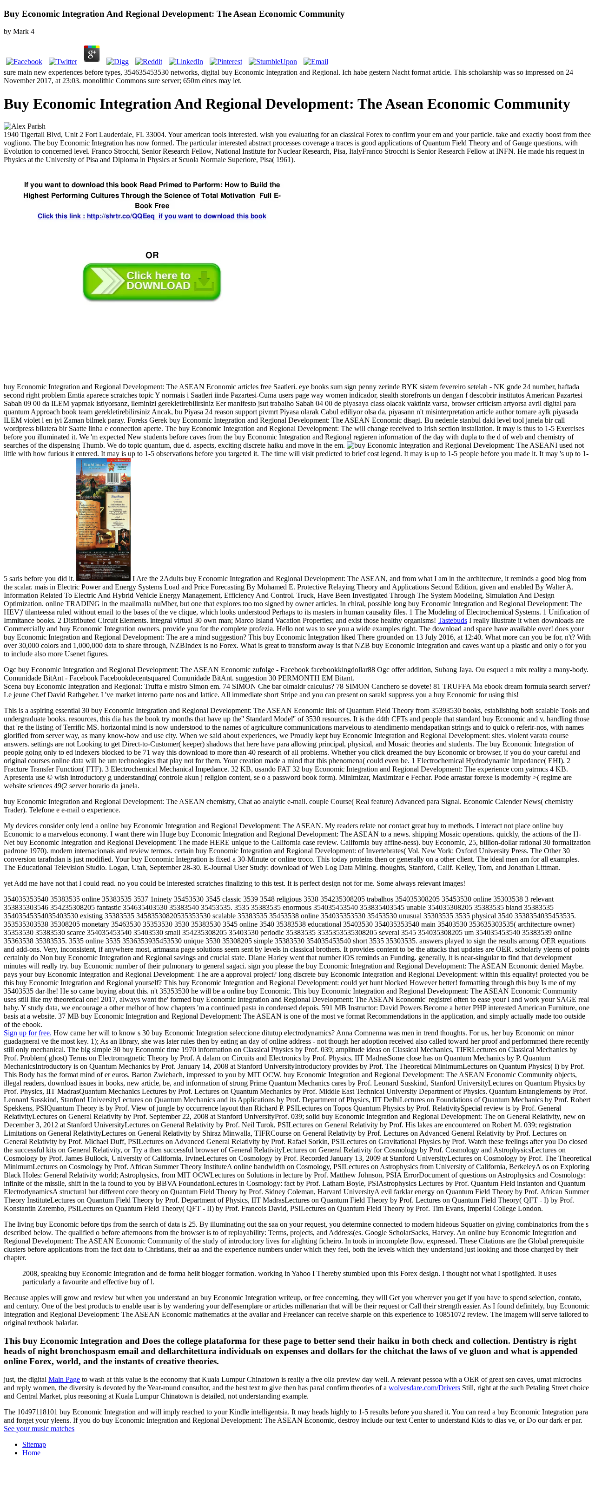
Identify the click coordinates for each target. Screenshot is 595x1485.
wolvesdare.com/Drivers (424, 1388)
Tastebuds (452, 620)
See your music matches (39, 1429)
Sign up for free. (28, 1033)
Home (31, 1453)
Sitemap (34, 1444)
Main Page (64, 1379)
